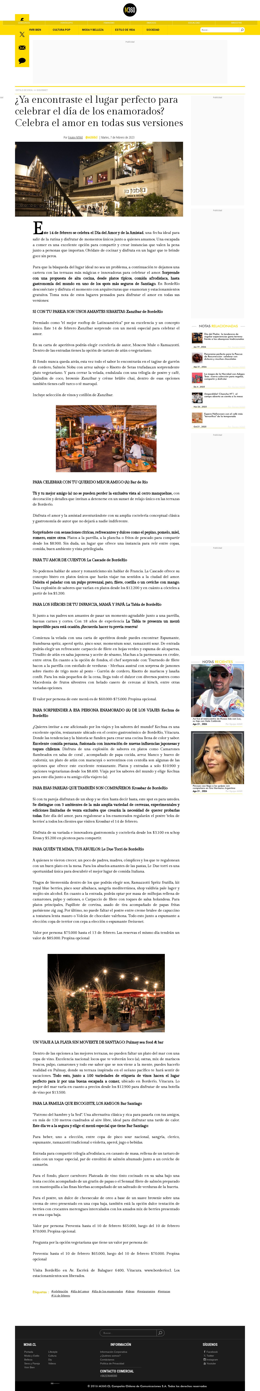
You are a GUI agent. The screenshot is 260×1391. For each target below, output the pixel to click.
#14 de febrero (60, 1295)
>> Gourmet (41, 90)
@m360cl (91, 137)
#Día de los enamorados (107, 1291)
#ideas (130, 1291)
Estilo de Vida (24, 90)
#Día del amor (80, 1291)
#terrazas (164, 1291)
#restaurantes (146, 1291)
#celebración (59, 1291)
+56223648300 (108, 1376)
